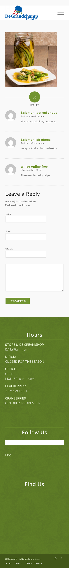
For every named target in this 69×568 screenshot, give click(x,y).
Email (8, 231)
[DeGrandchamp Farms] (28, 12)
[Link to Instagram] (55, 558)
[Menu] (59, 12)
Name (8, 214)
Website (9, 249)
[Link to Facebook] (61, 558)
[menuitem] (59, 12)
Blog (8, 455)
